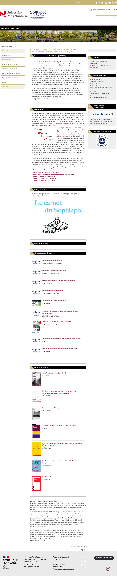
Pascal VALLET (94, 61)
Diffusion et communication (11, 73)
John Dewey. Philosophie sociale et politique (56, 322)
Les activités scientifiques (11, 64)
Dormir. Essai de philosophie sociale (54, 408)
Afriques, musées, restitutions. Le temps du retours (59, 425)
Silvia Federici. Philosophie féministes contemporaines (60, 348)
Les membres (6, 59)
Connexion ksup (104, 558)
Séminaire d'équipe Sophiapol (52, 260)
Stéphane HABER (95, 65)
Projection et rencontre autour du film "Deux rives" (58, 280)
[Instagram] (106, 2)
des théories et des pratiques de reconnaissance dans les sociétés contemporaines (70, 134)
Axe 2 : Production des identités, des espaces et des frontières (53, 174)
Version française (6, 46)
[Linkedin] (102, 2)
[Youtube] (113, 2)
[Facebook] (96, 2)
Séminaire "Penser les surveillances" (54, 270)
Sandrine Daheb (95, 79)
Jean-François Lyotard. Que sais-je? (54, 373)
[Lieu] (116, 2)
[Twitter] (99, 2)
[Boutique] (109, 2)
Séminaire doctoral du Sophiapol (52, 290)
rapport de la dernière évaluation (59, 124)
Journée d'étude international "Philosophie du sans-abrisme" (62, 338)
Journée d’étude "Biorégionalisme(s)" (54, 300)
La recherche (6, 55)
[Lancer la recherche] (114, 17)
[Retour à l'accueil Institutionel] (10, 562)
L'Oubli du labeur (47, 477)
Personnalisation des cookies (63, 569)
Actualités (5, 86)
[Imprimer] (82, 550)
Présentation (6, 51)
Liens (4, 82)
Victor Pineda (94, 91)
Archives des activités (9, 69)
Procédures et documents (10, 78)
